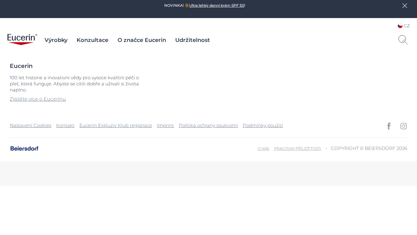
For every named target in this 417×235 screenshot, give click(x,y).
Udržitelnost (192, 40)
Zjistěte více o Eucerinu (38, 99)
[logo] (22, 40)
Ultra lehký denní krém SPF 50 (216, 5)
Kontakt (65, 125)
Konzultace (92, 40)
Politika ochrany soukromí (208, 125)
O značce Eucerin (142, 40)
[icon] (389, 126)
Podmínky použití (263, 125)
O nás (263, 148)
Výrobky (56, 40)
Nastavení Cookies (30, 125)
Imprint (165, 125)
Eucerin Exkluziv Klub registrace (115, 125)
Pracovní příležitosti (297, 148)
